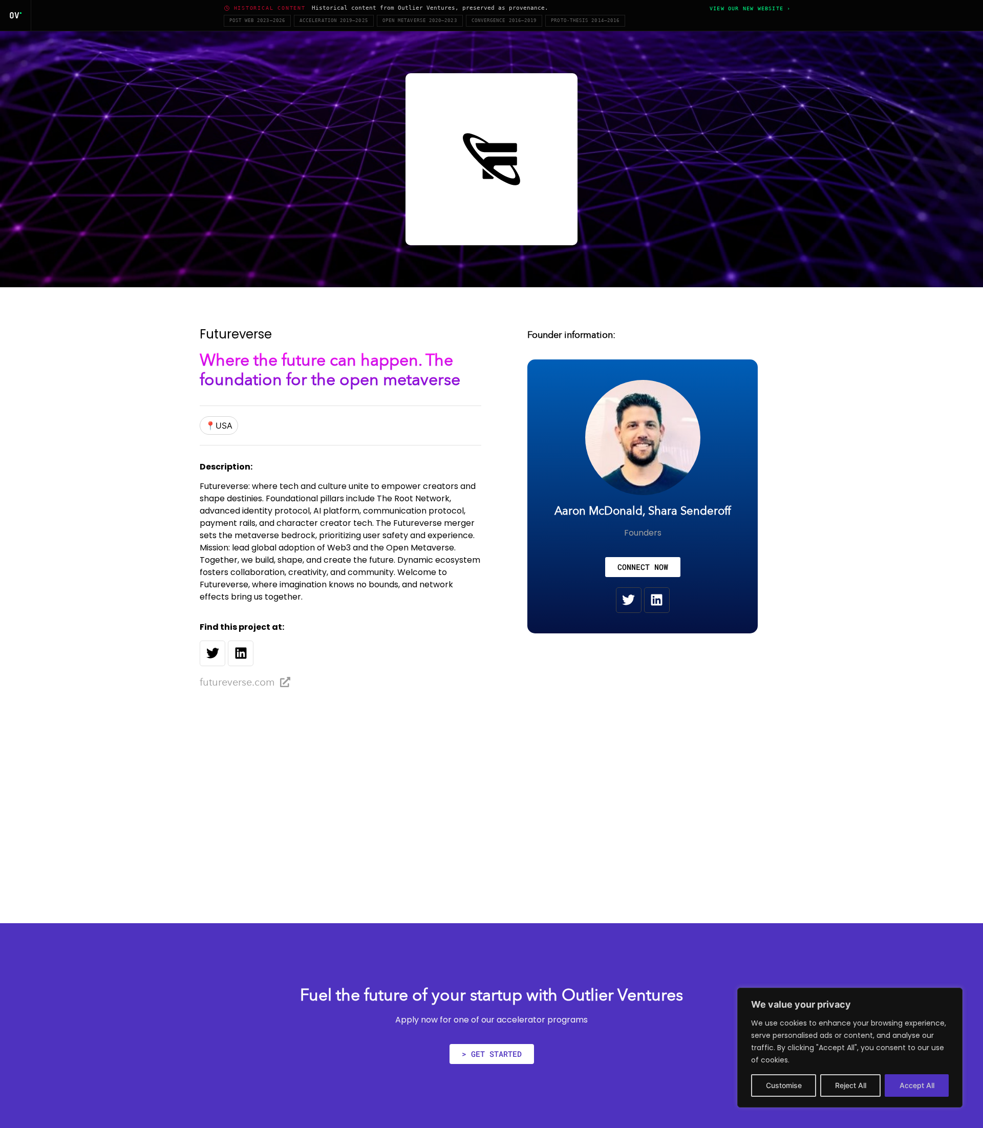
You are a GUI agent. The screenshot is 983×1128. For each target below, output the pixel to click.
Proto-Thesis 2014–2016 (585, 20)
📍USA (218, 425)
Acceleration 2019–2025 (334, 20)
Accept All (917, 1085)
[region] (850, 1048)
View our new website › (750, 8)
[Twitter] (212, 653)
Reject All (850, 1085)
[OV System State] (15, 15)
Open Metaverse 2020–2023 (419, 20)
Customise (784, 1085)
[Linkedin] (240, 653)
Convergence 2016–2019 (504, 20)
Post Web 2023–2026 (257, 20)
